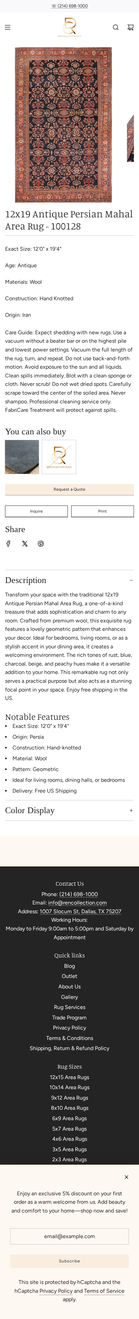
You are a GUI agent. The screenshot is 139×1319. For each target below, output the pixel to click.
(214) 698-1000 (78, 894)
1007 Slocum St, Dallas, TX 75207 (80, 911)
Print (102, 511)
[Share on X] (24, 545)
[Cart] (130, 27)
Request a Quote (69, 489)
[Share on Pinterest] (40, 545)
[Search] (115, 27)
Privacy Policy (56, 1291)
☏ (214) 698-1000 (69, 5)
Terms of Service (104, 1291)
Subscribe (69, 1261)
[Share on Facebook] (8, 545)
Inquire (36, 511)
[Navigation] (7, 27)
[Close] (126, 1177)
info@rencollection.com (77, 902)
